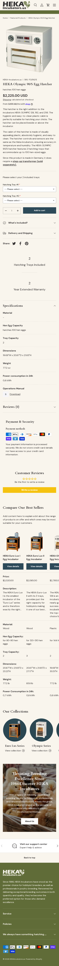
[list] (29, 48)
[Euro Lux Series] (14, 730)
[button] (48, 5)
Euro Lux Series (14, 746)
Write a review (29, 489)
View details (13, 566)
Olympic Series (41, 746)
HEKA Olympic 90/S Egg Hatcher (41, 18)
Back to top (29, 857)
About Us (29, 821)
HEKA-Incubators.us (12, 79)
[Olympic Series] (41, 730)
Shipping (7, 99)
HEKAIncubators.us (17, 959)
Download (15, 394)
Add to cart (39, 210)
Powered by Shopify (34, 959)
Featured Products (18, 18)
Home (5, 18)
